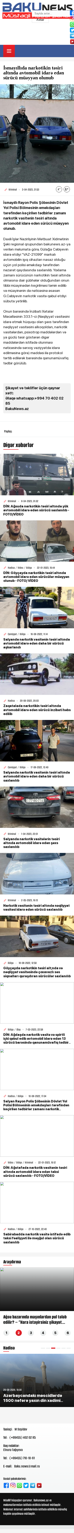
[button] (43, 1348)
